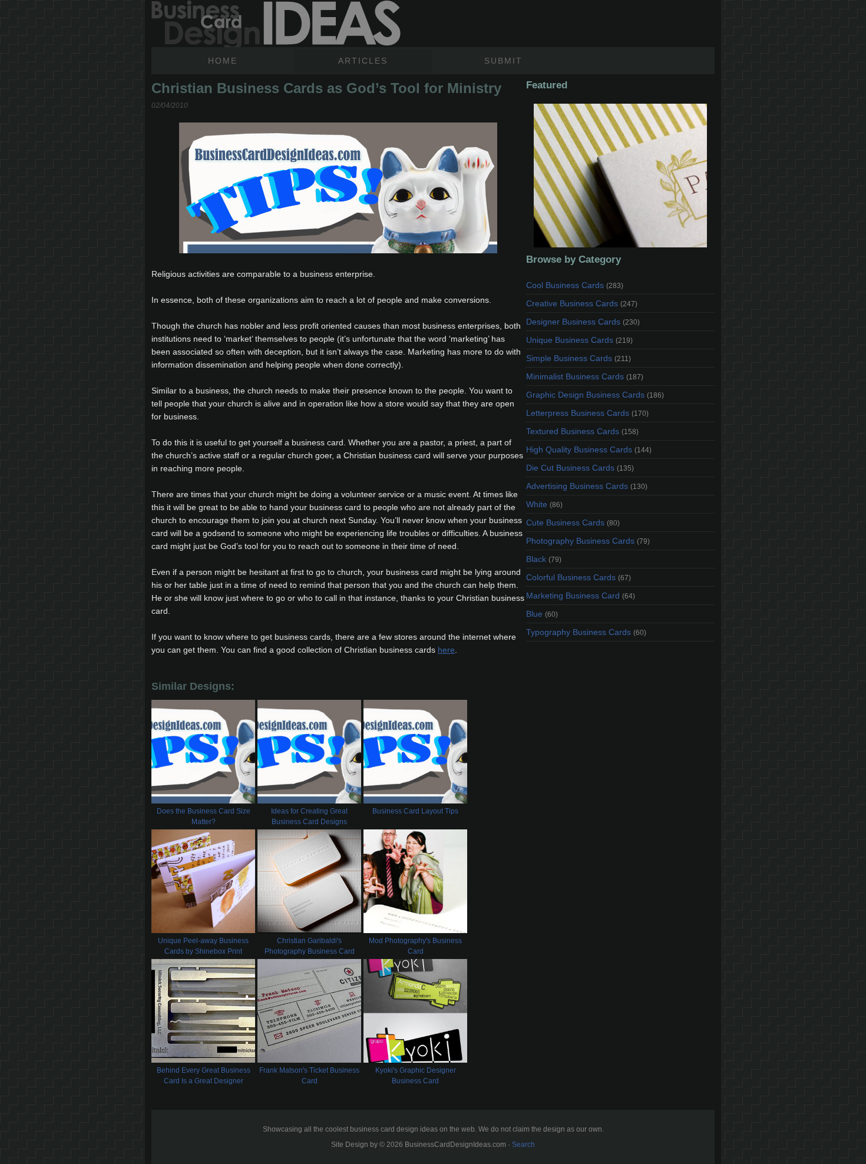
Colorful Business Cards (578, 577)
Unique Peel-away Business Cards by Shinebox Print (203, 946)
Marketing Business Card (580, 595)
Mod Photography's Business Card (415, 946)
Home (222, 60)
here (446, 649)
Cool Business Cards (574, 285)
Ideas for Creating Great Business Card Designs (309, 816)
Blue (542, 614)
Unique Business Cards (579, 340)
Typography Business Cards (586, 632)
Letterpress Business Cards (587, 413)
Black (543, 559)
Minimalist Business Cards (584, 376)
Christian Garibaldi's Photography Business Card (310, 946)
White (544, 504)
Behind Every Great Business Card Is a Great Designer (203, 1075)
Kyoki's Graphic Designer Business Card (415, 1075)
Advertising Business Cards (586, 486)
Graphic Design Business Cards (595, 394)
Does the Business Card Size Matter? (203, 816)
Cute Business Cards (573, 522)
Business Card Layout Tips (415, 811)
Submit (503, 60)
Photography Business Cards (588, 540)
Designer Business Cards (583, 321)
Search (523, 1144)
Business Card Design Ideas (276, 23)
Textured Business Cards (582, 431)
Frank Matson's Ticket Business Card (309, 1075)
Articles (363, 60)
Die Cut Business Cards (580, 467)
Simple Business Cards (578, 358)
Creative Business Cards (581, 303)
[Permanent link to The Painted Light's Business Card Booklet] (620, 175)
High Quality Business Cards (589, 449)
